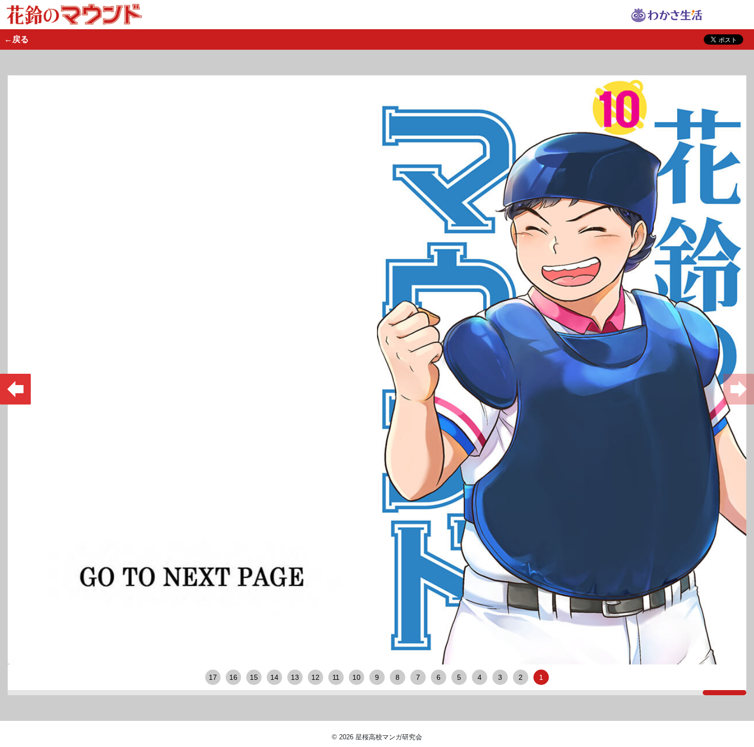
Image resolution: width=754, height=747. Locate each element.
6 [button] (438, 677)
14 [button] (274, 677)
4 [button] (480, 677)
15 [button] (254, 677)
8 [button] (397, 677)
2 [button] (521, 677)
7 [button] (418, 677)
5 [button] (459, 677)
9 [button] (377, 677)
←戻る (16, 39)
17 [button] (213, 677)
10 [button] (356, 677)
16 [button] (233, 677)
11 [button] (336, 677)
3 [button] (500, 677)
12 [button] (315, 677)
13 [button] (295, 677)
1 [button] (541, 677)
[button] (15, 389)
